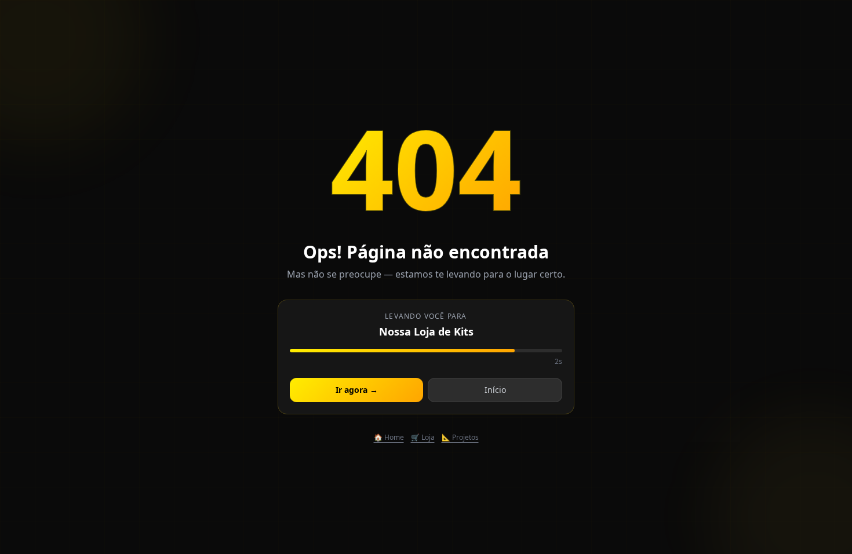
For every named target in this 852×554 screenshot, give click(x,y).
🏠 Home (389, 437)
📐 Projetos (460, 437)
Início (495, 389)
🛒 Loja (423, 437)
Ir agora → (357, 389)
